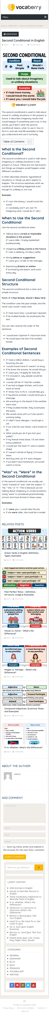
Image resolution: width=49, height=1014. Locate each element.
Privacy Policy (8, 1008)
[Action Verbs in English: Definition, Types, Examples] (24, 539)
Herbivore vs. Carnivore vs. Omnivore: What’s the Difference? (23, 910)
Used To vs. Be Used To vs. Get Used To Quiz (25, 922)
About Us (25, 1011)
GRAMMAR (11, 34)
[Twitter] (28, 985)
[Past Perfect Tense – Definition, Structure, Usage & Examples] (24, 578)
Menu (5, 17)
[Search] (38, 867)
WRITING (14, 974)
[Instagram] (22, 985)
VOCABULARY (17, 971)
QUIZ (12, 965)
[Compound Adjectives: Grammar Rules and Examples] (24, 694)
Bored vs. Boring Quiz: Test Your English (23, 916)
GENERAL (14, 955)
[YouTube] (33, 985)
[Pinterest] (17, 985)
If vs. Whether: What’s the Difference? (23, 747)
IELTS (12, 961)
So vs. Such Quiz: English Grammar (22, 928)
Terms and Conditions (25, 1008)
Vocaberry (17, 1005)
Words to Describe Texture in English (24, 892)
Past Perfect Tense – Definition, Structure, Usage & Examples (20, 593)
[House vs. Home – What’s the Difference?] (24, 617)
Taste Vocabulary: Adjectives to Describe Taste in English (25, 897)
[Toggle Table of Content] (28, 142)
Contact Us (42, 1008)
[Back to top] (24, 1001)
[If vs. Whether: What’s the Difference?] (24, 733)
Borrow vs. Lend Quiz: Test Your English (25, 933)
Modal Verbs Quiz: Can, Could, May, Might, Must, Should (25, 939)
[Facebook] (12, 985)
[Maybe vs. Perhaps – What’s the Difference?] (24, 656)
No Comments (35, 45)
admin (6, 45)
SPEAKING (15, 968)
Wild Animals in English (21, 888)
